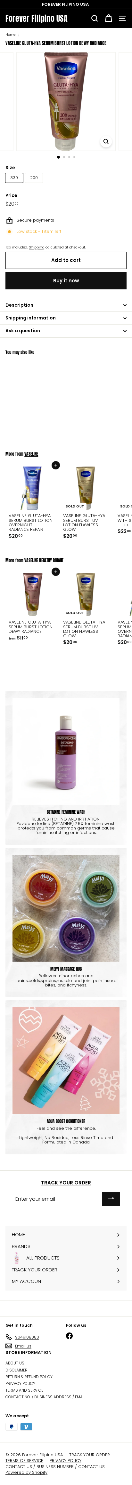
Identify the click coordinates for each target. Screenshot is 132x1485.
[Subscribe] (111, 1199)
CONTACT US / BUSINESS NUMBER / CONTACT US (55, 1467)
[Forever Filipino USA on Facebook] (69, 1335)
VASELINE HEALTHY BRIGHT (43, 560)
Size (10, 167)
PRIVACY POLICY (20, 1383)
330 (14, 178)
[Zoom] (106, 141)
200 (34, 178)
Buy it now (66, 280)
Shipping (37, 247)
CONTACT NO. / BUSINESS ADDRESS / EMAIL (45, 1397)
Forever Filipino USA (36, 18)
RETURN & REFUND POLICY (29, 1376)
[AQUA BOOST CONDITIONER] (66, 1060)
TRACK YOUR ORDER (66, 1182)
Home (10, 34)
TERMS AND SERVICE (24, 1390)
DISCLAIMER (16, 1370)
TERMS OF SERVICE (24, 1461)
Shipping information (30, 318)
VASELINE (31, 454)
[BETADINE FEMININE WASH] (66, 751)
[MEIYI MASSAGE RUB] (66, 908)
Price (11, 195)
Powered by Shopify (26, 1472)
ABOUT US (14, 1363)
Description (19, 305)
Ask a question (22, 330)
